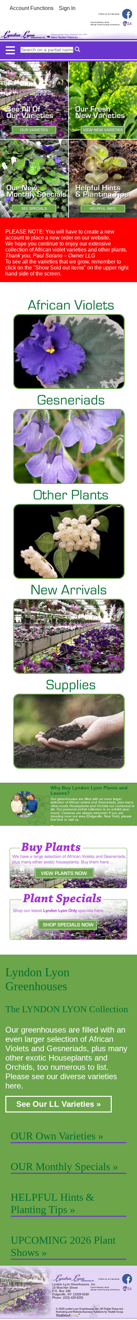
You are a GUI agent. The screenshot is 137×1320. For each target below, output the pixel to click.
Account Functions (32, 8)
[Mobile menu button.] (68, 49)
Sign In (67, 8)
